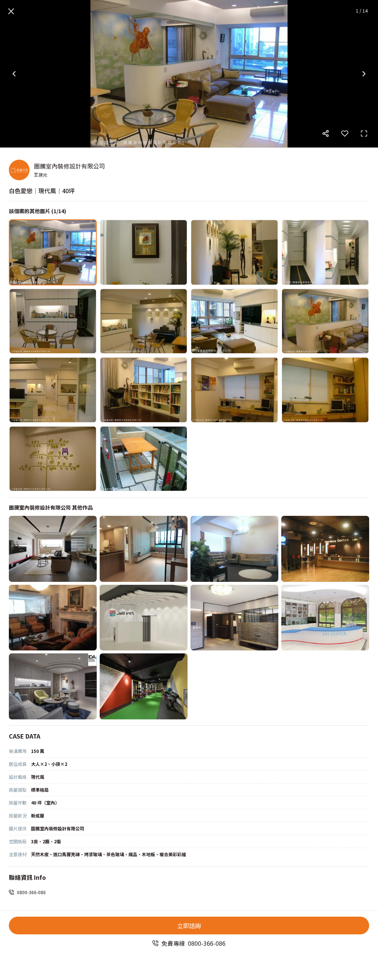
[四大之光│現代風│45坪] (144, 618)
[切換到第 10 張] (144, 390)
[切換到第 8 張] (325, 321)
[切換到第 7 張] (234, 321)
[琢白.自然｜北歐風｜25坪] (234, 549)
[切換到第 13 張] (53, 459)
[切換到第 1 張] (53, 252)
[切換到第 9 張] (53, 390)
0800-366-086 (31, 892)
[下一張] (364, 74)
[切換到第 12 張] (325, 390)
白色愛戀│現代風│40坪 (42, 190)
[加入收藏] (345, 133)
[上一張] (14, 74)
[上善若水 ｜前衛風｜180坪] (325, 618)
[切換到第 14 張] (144, 459)
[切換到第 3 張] (234, 252)
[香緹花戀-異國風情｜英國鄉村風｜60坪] (53, 618)
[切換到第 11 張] (234, 390)
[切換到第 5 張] (53, 321)
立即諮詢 (189, 925)
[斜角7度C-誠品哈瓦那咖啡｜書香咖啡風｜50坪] (325, 549)
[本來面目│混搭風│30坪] (144, 686)
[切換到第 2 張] (144, 252)
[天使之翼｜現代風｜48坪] (234, 618)
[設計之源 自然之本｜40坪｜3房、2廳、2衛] (53, 549)
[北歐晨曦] (53, 686)
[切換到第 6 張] (144, 321)
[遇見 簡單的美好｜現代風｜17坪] (144, 549)
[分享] (325, 133)
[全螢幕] (364, 133)
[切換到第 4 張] (325, 252)
